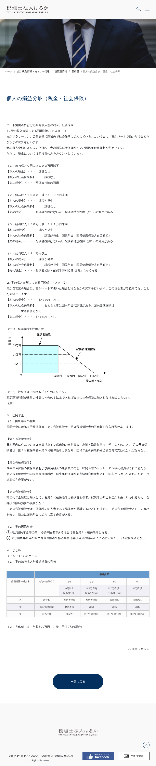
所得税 (75, 71)
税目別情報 (60, 71)
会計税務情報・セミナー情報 (33, 71)
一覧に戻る (78, 681)
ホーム (8, 71)
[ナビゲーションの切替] (147, 9)
